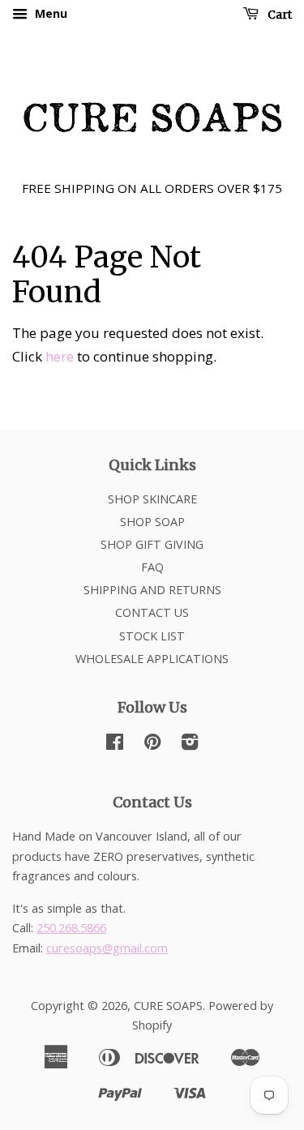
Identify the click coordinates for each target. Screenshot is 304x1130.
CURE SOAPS (168, 1005)
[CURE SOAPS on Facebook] (114, 744)
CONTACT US (152, 612)
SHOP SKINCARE (152, 499)
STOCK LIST (152, 636)
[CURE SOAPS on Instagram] (190, 744)
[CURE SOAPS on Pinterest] (152, 744)
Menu (49, 13)
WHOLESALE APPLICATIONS (152, 658)
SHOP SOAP (152, 521)
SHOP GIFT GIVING (152, 544)
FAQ (152, 567)
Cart (278, 14)
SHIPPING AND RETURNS (152, 589)
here (59, 356)
